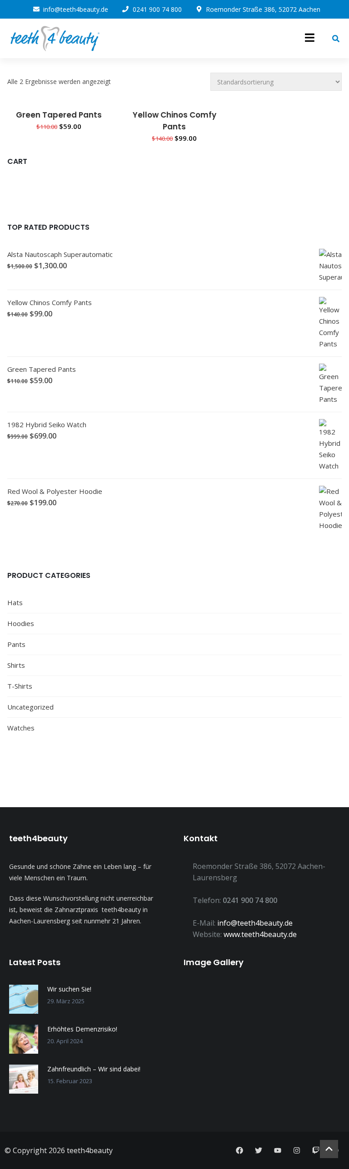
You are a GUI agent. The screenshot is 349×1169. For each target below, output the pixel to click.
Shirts (16, 665)
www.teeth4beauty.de (260, 934)
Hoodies (20, 623)
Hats (15, 602)
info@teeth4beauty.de (255, 923)
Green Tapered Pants (59, 114)
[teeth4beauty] (55, 38)
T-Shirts (19, 686)
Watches (21, 727)
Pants (16, 644)
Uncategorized (30, 706)
